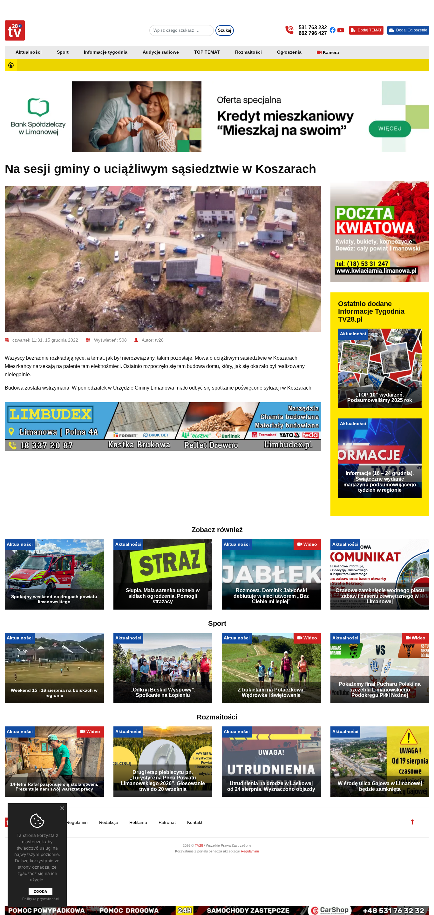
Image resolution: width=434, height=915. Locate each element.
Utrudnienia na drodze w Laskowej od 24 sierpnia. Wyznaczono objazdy (271, 786)
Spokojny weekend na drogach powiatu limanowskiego (54, 599)
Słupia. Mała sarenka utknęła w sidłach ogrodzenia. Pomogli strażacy (163, 596)
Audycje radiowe (161, 52)
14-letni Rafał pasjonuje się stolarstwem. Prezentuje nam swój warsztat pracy (54, 787)
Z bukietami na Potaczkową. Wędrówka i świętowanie (271, 692)
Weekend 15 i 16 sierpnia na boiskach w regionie (54, 693)
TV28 (199, 845)
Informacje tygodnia (105, 52)
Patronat (167, 822)
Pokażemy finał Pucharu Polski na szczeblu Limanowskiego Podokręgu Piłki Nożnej (380, 689)
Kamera (331, 52)
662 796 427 (313, 33)
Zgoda (40, 891)
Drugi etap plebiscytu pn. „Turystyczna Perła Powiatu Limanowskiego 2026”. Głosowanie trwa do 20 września (163, 781)
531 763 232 (313, 27)
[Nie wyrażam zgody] (62, 808)
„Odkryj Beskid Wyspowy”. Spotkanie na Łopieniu (162, 692)
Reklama (138, 822)
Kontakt (194, 822)
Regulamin (77, 822)
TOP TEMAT (207, 52)
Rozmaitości (248, 52)
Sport (63, 52)
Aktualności (29, 52)
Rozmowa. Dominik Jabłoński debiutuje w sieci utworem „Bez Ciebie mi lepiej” (271, 596)
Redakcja (108, 822)
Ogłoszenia (289, 52)
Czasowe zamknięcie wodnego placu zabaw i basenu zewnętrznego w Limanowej (380, 596)
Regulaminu (250, 851)
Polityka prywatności (40, 899)
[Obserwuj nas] (333, 30)
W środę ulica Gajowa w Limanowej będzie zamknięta (380, 786)
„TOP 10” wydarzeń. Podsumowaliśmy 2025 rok (379, 397)
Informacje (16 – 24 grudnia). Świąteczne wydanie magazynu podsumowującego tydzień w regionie (379, 482)
